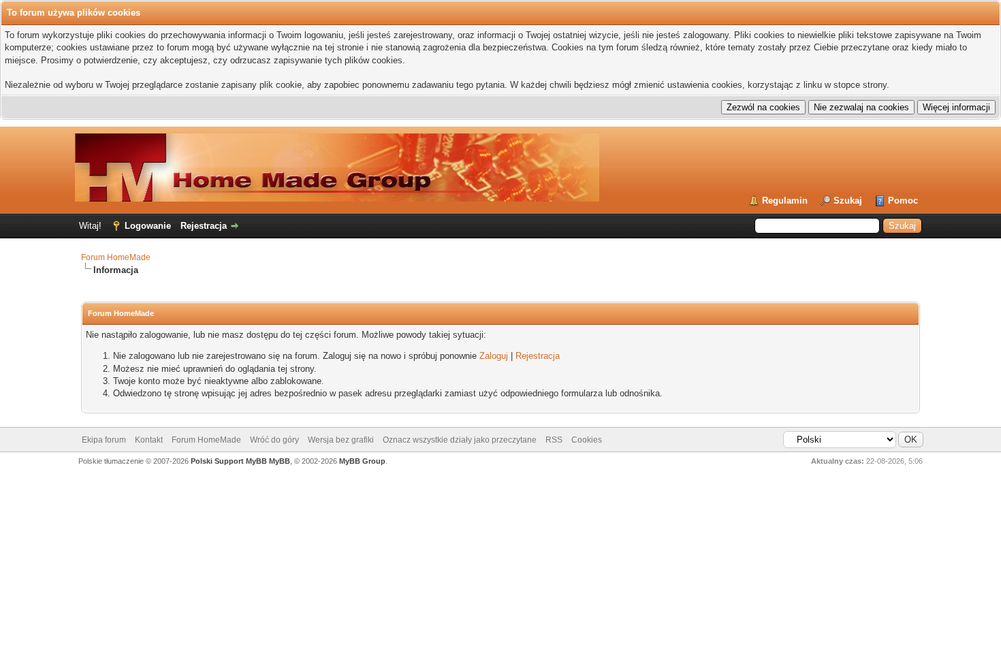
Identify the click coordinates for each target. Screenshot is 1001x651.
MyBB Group (362, 461)
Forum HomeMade (115, 257)
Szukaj (847, 200)
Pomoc (903, 200)
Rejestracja (203, 226)
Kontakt (149, 440)
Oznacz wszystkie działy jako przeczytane (460, 440)
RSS (553, 440)
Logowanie (148, 226)
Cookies (586, 440)
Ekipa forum (104, 440)
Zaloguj (493, 356)
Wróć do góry (274, 440)
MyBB (279, 461)
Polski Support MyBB (229, 461)
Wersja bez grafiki (341, 440)
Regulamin (785, 200)
